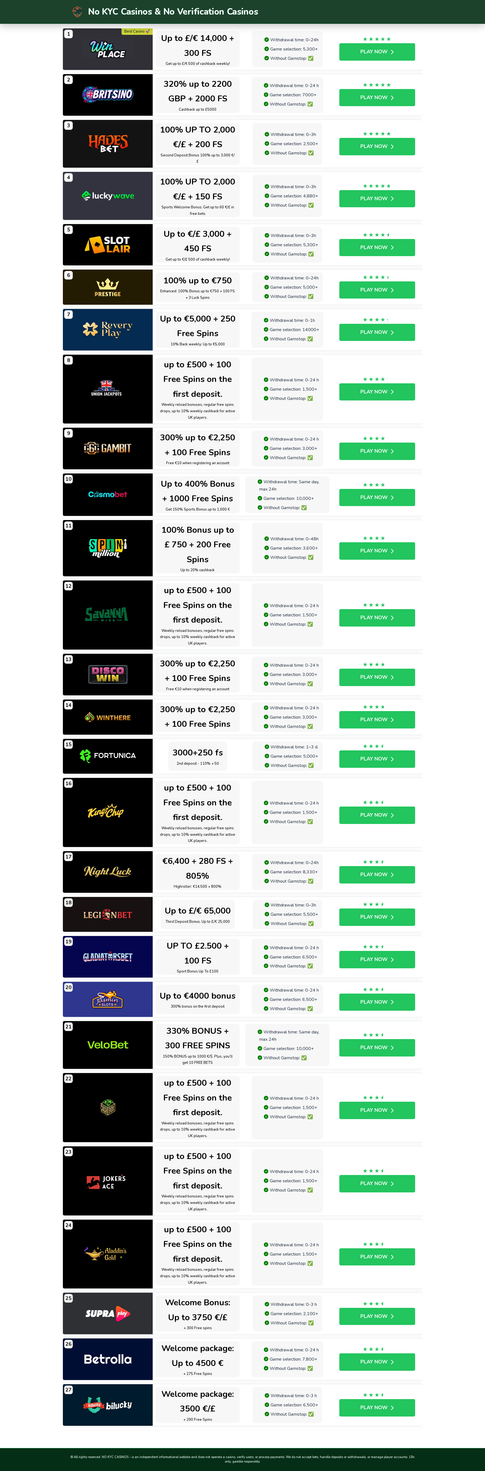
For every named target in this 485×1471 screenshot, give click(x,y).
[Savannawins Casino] (107, 615)
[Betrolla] (107, 1359)
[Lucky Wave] (107, 196)
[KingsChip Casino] (107, 812)
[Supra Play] (107, 1313)
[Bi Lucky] (107, 1405)
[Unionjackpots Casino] (107, 389)
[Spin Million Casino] (107, 548)
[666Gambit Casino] (107, 448)
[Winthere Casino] (107, 717)
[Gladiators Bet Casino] (107, 957)
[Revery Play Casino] (107, 330)
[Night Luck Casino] (107, 872)
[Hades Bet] (107, 144)
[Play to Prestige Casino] (107, 287)
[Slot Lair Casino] (107, 245)
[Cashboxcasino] (107, 1107)
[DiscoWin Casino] (107, 675)
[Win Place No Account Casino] (107, 49)
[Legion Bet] (107, 914)
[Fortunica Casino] (107, 756)
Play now (374, 51)
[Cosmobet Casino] (107, 494)
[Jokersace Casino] (107, 1181)
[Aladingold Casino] (107, 1254)
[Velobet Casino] (107, 1045)
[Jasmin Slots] (107, 999)
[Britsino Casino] (107, 95)
